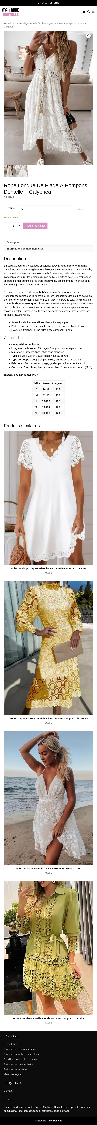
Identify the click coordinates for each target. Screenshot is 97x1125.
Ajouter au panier (35, 225)
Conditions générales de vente (21, 1059)
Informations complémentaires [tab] (24, 248)
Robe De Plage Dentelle (25, 23)
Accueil (7, 23)
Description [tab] (13, 242)
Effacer (80, 209)
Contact (8, 1090)
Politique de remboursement (19, 1049)
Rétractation (10, 1044)
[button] (88, 12)
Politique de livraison (15, 1069)
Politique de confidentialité (18, 1064)
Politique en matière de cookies (21, 1054)
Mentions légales (13, 1074)
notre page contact (57, 1110)
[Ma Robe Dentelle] (10, 12)
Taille (11, 208)
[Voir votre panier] (84, 12)
